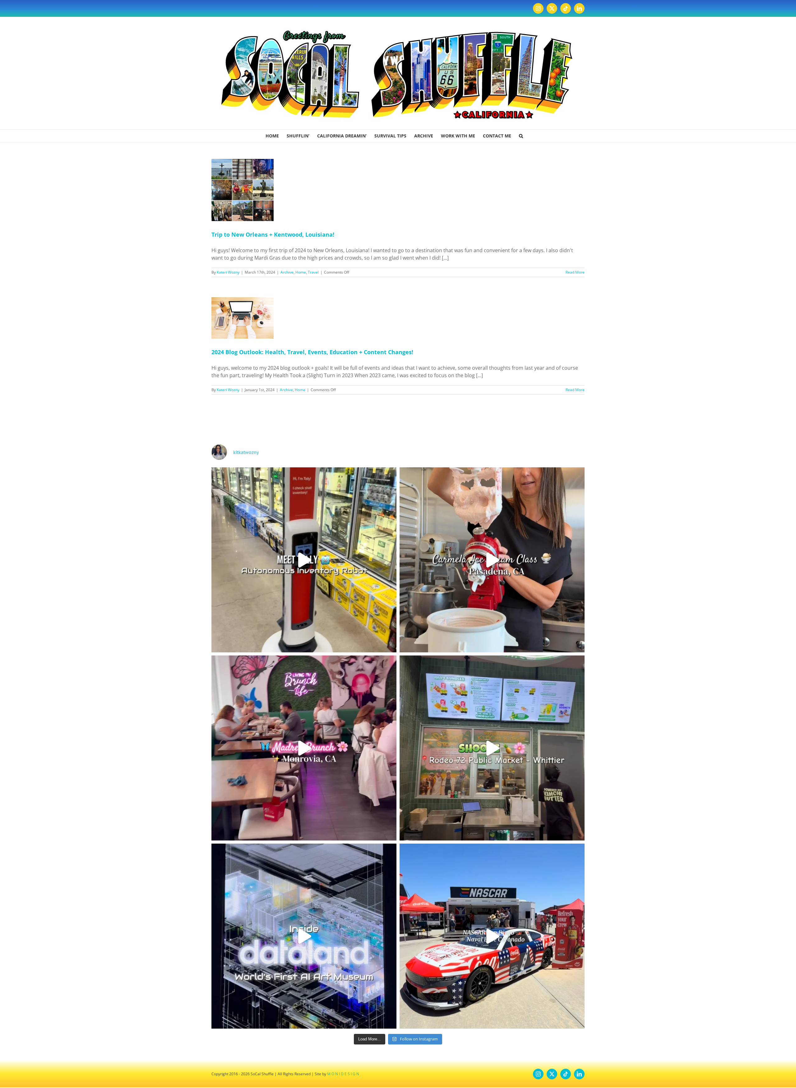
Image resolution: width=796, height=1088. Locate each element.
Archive (287, 272)
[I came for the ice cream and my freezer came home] (492, 559)
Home (300, 272)
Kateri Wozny (228, 272)
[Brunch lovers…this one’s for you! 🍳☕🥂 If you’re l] (303, 747)
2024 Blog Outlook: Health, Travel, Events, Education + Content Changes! (312, 352)
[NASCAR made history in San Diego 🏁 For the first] (492, 936)
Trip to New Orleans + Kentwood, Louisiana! (272, 234)
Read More (575, 272)
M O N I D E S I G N (343, 1073)
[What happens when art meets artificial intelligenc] (303, 936)
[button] (521, 136)
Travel (313, 272)
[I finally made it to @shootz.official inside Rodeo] (492, 747)
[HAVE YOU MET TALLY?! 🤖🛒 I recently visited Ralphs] (303, 559)
